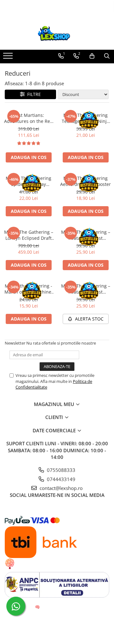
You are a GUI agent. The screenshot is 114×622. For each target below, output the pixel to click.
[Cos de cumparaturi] (92, 56)
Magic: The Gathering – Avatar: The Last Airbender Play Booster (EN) (85, 289)
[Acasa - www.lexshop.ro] (57, 34)
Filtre (33, 94)
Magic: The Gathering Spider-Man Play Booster (28, 181)
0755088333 (60, 470)
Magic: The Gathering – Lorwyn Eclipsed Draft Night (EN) (28, 235)
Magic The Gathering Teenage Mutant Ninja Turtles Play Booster (85, 118)
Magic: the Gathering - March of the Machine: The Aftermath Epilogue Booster (28, 289)
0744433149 (60, 479)
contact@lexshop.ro (60, 488)
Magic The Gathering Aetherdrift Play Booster (85, 181)
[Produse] (8, 57)
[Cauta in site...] (107, 56)
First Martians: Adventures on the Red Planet (28, 118)
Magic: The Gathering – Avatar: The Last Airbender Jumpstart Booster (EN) (85, 235)
